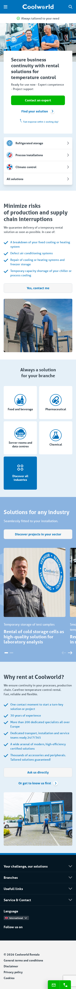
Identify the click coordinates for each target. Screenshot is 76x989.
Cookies (9, 978)
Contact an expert (38, 100)
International (16, 917)
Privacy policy (13, 972)
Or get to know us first (34, 783)
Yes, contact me (38, 288)
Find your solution (34, 111)
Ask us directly (38, 772)
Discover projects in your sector (38, 534)
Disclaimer (11, 966)
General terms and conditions (23, 960)
